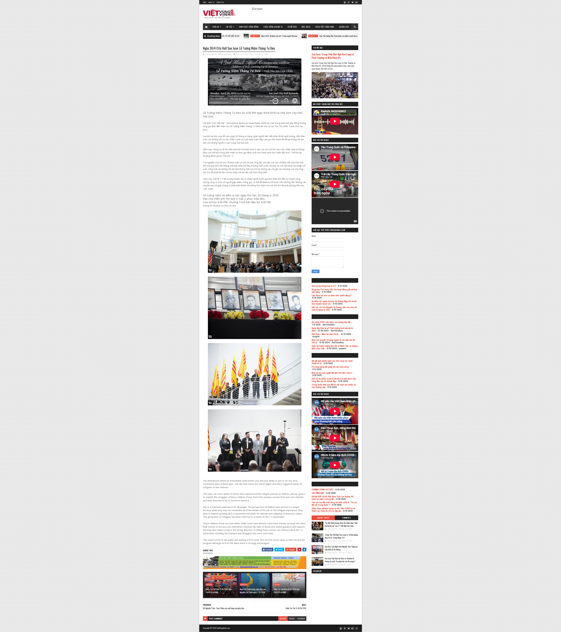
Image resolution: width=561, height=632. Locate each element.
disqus (292, 618)
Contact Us (220, 2)
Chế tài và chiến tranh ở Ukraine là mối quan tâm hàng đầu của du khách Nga (334, 380)
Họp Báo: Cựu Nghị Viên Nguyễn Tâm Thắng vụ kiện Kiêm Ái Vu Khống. (341, 548)
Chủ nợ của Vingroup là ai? (324, 285)
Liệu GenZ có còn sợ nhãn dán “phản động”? (332, 295)
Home (204, 2)
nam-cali (243, 585)
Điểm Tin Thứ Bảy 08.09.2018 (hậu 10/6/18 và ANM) (287, 591)
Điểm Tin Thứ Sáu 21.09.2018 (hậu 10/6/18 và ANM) (218, 591)
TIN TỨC (229, 26)
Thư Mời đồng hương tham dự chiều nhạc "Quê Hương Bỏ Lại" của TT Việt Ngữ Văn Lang (341, 524)
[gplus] (356, 2)
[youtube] (344, 2)
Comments (346, 518)
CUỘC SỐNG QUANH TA (273, 26)
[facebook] (348, 2)
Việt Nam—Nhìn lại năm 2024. (325, 333)
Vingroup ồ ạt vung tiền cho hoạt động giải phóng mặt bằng (334, 290)
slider (266, 54)
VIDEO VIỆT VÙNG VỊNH (324, 26)
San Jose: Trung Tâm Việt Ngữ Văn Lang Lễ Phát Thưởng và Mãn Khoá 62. (333, 55)
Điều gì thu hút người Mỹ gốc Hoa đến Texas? (332, 372)
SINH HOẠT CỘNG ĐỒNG (249, 26)
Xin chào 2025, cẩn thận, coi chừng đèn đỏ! (331, 322)
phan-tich (257, 36)
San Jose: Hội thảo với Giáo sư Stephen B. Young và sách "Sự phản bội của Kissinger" (340, 560)
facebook (301, 618)
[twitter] (352, 2)
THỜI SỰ (215, 26)
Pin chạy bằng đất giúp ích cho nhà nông (330, 366)
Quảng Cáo (344, 26)
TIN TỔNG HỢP (318, 492)
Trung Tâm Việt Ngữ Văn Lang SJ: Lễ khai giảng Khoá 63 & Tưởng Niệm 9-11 (341, 536)
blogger (283, 618)
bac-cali (239, 54)
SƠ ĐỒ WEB (292, 26)
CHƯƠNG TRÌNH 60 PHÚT (322, 489)
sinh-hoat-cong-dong (253, 54)
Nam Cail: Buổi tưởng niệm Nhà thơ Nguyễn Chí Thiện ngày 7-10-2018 (253, 591)
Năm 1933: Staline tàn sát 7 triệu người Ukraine (224, 35)
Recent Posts (323, 518)
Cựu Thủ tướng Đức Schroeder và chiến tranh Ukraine (283, 35)
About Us (211, 2)
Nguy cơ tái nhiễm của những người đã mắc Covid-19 (344, 35)
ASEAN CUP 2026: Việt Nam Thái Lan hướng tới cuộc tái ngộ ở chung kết (332, 497)
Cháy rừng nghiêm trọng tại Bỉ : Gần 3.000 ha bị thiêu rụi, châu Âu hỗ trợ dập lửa (333, 509)
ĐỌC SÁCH (306, 26)
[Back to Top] (356, 628)
